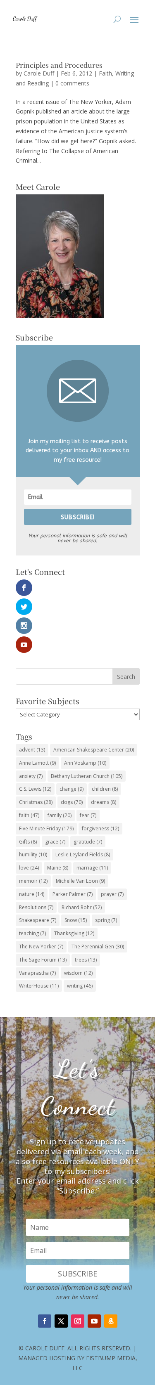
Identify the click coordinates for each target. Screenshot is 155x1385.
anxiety (31, 776)
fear (88, 815)
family (60, 815)
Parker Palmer (72, 894)
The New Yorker (41, 946)
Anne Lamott (37, 762)
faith (29, 815)
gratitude (88, 841)
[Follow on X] (61, 1321)
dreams (103, 802)
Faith (105, 73)
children (105, 788)
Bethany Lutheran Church (86, 776)
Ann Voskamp (85, 762)
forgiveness (100, 828)
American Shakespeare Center (93, 749)
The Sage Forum (43, 959)
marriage (92, 867)
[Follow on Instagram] (77, 1321)
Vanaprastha (37, 972)
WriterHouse (39, 985)
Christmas (35, 802)
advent (32, 749)
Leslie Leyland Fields (82, 854)
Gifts (28, 841)
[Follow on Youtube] (94, 1321)
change (71, 788)
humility (33, 854)
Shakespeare (37, 920)
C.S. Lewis (35, 788)
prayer (112, 894)
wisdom (78, 972)
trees (86, 959)
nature (31, 894)
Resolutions (36, 907)
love (29, 867)
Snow (75, 920)
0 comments (72, 83)
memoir (33, 880)
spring (106, 920)
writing (80, 985)
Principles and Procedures (59, 65)
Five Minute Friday (46, 828)
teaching (32, 933)
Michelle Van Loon (80, 880)
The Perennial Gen (98, 946)
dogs (72, 802)
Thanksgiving (74, 933)
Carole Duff (39, 73)
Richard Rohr (82, 907)
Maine (57, 867)
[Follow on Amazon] (110, 1321)
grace (55, 841)
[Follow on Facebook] (44, 1321)
